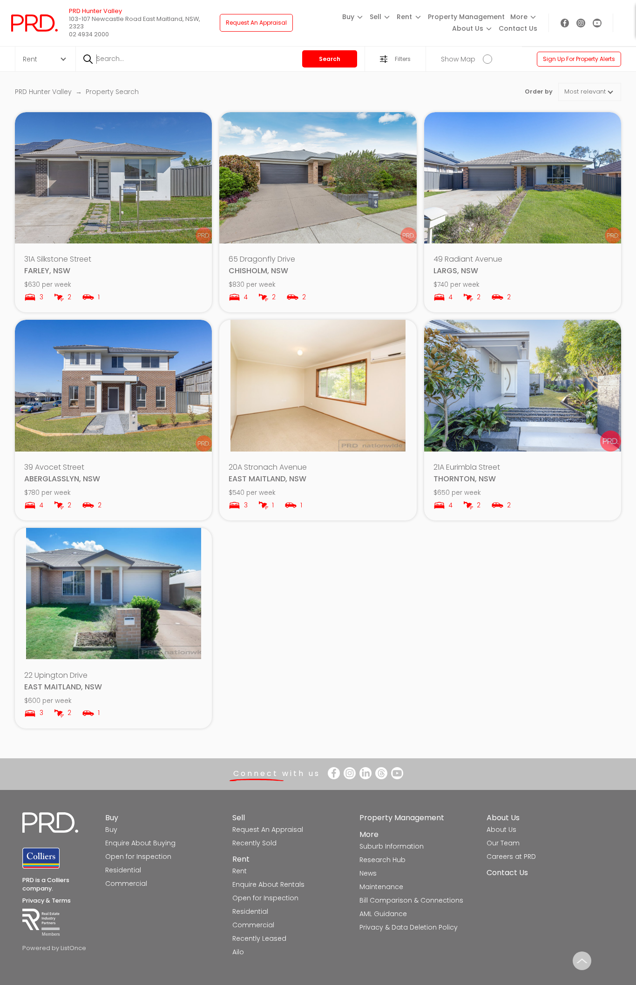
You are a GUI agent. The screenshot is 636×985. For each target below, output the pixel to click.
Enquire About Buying (140, 843)
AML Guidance (383, 913)
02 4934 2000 (89, 34)
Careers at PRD (511, 856)
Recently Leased (259, 938)
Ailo (238, 952)
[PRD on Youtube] (597, 23)
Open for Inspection (138, 856)
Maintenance (381, 886)
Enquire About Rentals (268, 884)
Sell (238, 817)
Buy (111, 817)
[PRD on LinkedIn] (365, 773)
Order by (539, 91)
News (368, 873)
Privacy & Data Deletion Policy (408, 927)
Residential (123, 870)
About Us (503, 817)
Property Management (466, 16)
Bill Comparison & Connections (411, 900)
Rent (241, 859)
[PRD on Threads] (381, 773)
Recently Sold (254, 843)
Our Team (503, 843)
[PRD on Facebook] (565, 23)
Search (329, 59)
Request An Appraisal (256, 23)
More (369, 834)
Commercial (126, 883)
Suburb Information (391, 846)
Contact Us (518, 28)
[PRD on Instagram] (580, 23)
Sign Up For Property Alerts (579, 59)
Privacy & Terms (46, 900)
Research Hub (382, 859)
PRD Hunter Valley (44, 91)
